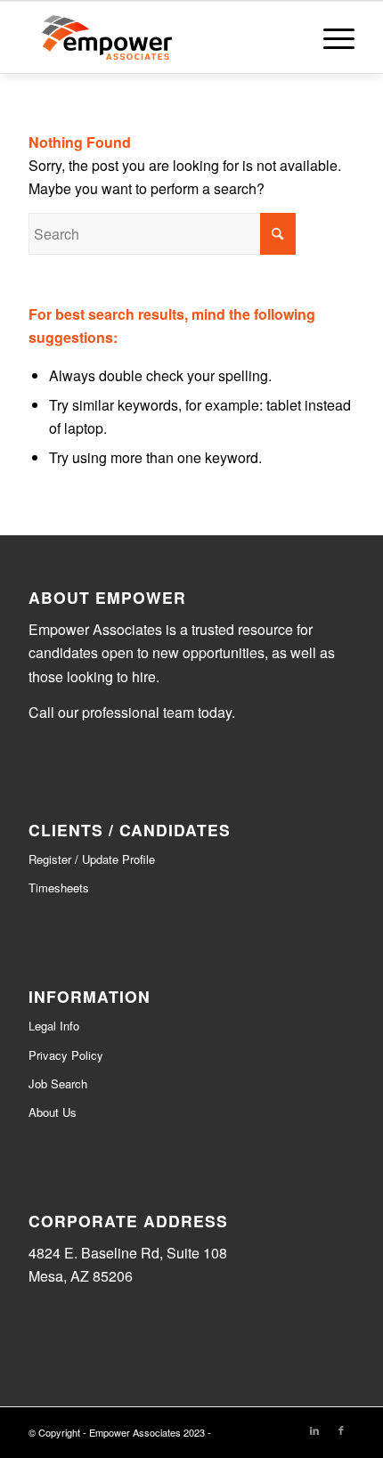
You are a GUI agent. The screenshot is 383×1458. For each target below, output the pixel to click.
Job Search (58, 1083)
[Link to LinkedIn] (314, 1429)
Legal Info (54, 1025)
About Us (53, 1112)
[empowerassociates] (159, 37)
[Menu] (330, 37)
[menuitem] (330, 37)
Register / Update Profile (92, 859)
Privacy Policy (66, 1055)
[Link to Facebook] (341, 1429)
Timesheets (59, 887)
